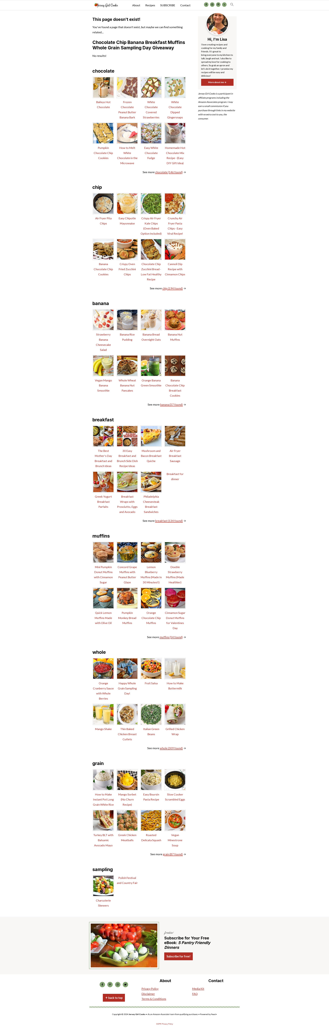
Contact (185, 5)
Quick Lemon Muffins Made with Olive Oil (103, 618)
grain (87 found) (173, 854)
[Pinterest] (110, 984)
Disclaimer (148, 993)
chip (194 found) (172, 288)
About (136, 5)
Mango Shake (103, 729)
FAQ (195, 993)
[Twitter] (125, 984)
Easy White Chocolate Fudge (151, 153)
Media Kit (198, 988)
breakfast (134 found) (169, 520)
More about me (216, 82)
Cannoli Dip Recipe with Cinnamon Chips (175, 269)
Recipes (150, 5)
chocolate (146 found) (169, 172)
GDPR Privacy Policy (164, 1024)
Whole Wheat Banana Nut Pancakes (127, 385)
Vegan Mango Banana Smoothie (103, 385)
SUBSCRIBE (167, 5)
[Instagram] (117, 984)
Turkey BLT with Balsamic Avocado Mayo (103, 840)
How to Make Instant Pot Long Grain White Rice (103, 799)
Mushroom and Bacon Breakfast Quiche (151, 456)
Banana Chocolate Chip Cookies (103, 269)
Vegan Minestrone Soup (175, 840)
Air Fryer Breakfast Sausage (175, 456)
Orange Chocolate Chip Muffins (151, 618)
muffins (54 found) (171, 637)
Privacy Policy (149, 988)
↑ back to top (114, 997)
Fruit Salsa (151, 683)
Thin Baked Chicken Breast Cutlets (127, 734)
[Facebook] (102, 984)
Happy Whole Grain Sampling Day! (127, 688)
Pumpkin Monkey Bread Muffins (127, 618)
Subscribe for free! (178, 956)
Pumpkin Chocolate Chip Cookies (103, 153)
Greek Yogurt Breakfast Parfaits (103, 501)
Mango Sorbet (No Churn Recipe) (127, 799)
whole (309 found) (171, 748)
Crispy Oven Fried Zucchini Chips (127, 269)
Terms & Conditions (153, 998)
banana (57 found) (171, 404)
